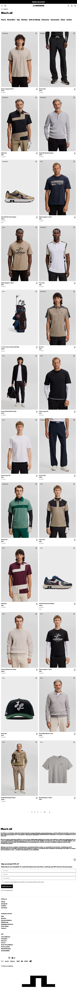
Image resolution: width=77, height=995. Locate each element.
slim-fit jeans (20, 841)
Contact (3, 928)
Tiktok (3, 901)
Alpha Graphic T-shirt (45, 217)
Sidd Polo (4, 153)
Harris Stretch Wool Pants (8, 411)
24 (44, 812)
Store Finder (5, 926)
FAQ (2, 916)
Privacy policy (5, 946)
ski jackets (35, 834)
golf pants (68, 839)
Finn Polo (42, 283)
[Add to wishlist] (36, 33)
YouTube (3, 905)
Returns (3, 918)
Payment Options (6, 920)
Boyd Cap (4, 733)
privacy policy (9, 890)
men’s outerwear (11, 839)
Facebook (4, 907)
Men (2, 9)
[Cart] (75, 6)
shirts (22, 834)
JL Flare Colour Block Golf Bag (10, 347)
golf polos (29, 834)
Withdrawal (4, 922)
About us (3, 940)
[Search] (5, 6)
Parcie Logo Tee (43, 411)
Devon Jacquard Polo (7, 89)
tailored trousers (9, 834)
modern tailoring (35, 833)
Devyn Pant (42, 89)
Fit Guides (4, 938)
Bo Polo (41, 347)
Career (3, 942)
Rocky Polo (4, 539)
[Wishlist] (71, 6)
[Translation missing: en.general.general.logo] (38, 5)
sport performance (47, 833)
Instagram (4, 903)
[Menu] (2, 6)
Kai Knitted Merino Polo (46, 733)
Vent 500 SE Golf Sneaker (8, 217)
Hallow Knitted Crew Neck (8, 669)
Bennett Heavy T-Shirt (45, 798)
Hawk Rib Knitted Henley (46, 153)
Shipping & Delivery (7, 924)
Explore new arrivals (38, 2)
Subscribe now (7, 886)
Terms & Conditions (7, 944)
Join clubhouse (5, 937)
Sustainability (5, 950)
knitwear (41, 839)
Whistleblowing (6, 948)
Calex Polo (42, 539)
